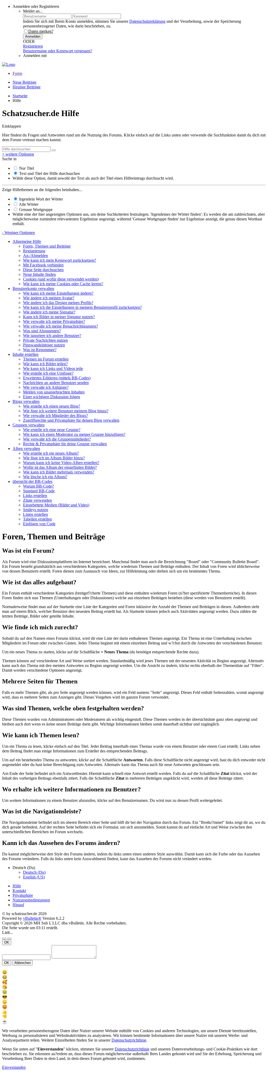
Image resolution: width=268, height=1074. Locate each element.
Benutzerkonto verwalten (33, 288)
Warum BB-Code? (38, 486)
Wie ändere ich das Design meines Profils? (58, 302)
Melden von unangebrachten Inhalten (54, 392)
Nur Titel (26, 168)
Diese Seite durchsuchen (43, 269)
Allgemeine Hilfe (27, 241)
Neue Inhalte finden (39, 274)
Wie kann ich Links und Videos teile (53, 368)
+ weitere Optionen (18, 154)
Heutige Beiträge (27, 87)
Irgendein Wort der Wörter (40, 199)
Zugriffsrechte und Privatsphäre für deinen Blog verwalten (71, 420)
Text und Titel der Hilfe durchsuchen (49, 173)
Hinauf (18, 904)
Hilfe (17, 886)
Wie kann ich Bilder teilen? (45, 364)
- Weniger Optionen (18, 232)
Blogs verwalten (26, 401)
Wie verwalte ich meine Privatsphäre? (54, 321)
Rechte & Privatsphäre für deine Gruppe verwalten (65, 444)
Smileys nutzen (35, 509)
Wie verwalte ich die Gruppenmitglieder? (57, 439)
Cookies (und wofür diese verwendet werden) (61, 279)
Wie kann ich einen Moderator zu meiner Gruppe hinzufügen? (74, 434)
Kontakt (19, 890)
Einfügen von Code (39, 524)
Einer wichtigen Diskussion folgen (51, 397)
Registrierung (34, 251)
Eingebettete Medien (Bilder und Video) (56, 505)
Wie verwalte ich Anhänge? (46, 387)
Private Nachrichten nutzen (45, 340)
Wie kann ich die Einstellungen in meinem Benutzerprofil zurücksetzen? (82, 307)
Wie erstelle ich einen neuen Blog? (51, 406)
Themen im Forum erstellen (46, 359)
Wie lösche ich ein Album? (45, 477)
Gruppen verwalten (28, 425)
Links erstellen (35, 495)
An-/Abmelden (35, 255)
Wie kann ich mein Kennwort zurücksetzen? (59, 260)
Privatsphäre (23, 895)
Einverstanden (14, 1067)
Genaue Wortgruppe (35, 209)
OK (6, 942)
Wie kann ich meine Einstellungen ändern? (58, 293)
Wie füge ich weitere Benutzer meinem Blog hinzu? (65, 411)
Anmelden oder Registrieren (36, 6)
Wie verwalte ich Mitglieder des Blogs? (55, 415)
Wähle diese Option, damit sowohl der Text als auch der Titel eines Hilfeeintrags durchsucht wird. (93, 178)
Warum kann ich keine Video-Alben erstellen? (61, 462)
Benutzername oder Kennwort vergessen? (57, 51)
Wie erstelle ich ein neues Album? (51, 453)
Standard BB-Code (39, 491)
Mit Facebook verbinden (43, 265)
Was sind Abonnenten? (42, 331)
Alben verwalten (26, 448)
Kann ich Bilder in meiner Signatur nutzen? (59, 317)
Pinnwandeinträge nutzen (44, 345)
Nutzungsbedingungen (31, 900)
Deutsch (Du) (34, 872)
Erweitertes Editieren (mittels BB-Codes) (57, 378)
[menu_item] (134, 972)
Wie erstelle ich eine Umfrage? (48, 373)
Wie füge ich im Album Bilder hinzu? (54, 458)
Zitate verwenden (37, 500)
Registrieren (33, 46)
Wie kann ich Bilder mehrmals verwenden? (58, 472)
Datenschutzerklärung (147, 21)
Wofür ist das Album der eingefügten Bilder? (60, 467)
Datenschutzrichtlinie (128, 1040)
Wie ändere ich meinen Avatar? (48, 298)
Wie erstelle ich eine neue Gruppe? (51, 429)
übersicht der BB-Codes (32, 481)
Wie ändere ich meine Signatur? (49, 312)
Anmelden (32, 36)
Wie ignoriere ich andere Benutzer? (52, 335)
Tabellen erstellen (37, 519)
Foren (17, 73)
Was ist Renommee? (40, 349)
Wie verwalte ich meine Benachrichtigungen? (60, 326)
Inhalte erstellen (25, 354)
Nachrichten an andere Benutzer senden (56, 382)
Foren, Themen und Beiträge (47, 246)
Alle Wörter (28, 204)
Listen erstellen (35, 514)
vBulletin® (32, 918)
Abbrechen (22, 963)
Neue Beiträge (24, 82)
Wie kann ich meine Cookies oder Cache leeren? (63, 284)
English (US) (34, 877)
